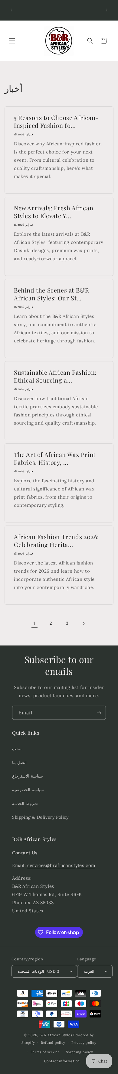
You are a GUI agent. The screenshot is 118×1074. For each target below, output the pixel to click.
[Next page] (83, 623)
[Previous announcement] (11, 10)
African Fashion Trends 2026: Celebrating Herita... (56, 540)
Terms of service (45, 1052)
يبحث (16, 749)
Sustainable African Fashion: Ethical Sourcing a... (55, 376)
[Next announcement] (106, 10)
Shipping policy (79, 1052)
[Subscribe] (99, 713)
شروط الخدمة (25, 803)
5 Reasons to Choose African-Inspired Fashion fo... (56, 121)
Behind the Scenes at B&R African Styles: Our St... (51, 294)
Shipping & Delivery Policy (40, 817)
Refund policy (53, 1042)
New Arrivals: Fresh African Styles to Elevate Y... (53, 212)
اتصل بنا (19, 762)
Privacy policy (84, 1042)
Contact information (62, 1061)
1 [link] (34, 623)
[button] (12, 40)
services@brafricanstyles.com (61, 865)
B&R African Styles (55, 1035)
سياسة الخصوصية (28, 789)
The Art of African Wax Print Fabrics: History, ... (55, 458)
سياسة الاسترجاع (27, 776)
